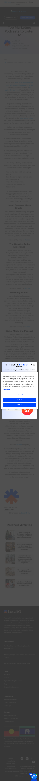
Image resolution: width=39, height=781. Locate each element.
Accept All (19, 404)
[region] (19, 390)
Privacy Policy (7, 389)
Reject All (19, 399)
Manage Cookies (19, 394)
